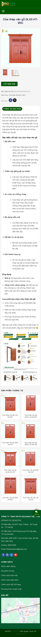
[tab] (12, 109)
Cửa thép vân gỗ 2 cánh (17, 95)
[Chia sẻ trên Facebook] (10, 100)
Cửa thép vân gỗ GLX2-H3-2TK (10, 471)
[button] (3, 11)
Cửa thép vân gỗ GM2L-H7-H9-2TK (31, 444)
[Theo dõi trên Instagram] (7, 555)
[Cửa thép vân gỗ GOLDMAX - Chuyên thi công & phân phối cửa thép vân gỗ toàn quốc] (13, 4)
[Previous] (5, 47)
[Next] (36, 47)
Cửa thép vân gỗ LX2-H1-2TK (31, 499)
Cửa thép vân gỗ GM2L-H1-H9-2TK (31, 416)
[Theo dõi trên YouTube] (15, 555)
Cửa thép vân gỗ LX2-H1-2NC (10, 416)
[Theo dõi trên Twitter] (11, 555)
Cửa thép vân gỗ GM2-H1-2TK (10, 444)
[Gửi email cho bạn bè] (15, 100)
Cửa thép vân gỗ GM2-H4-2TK (30, 471)
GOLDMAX (20, 634)
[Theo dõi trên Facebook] (3, 555)
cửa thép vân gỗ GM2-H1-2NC (10, 499)
